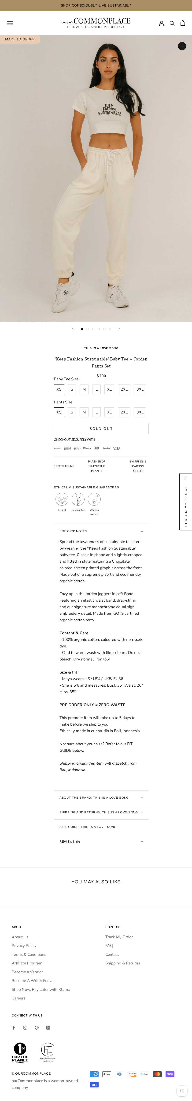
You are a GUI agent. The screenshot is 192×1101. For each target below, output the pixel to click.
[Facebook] (14, 1027)
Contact (112, 954)
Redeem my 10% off (186, 505)
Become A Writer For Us (33, 980)
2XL (124, 389)
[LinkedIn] (48, 1027)
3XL (140, 389)
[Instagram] (25, 1027)
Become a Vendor (27, 972)
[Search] (172, 23)
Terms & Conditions (29, 954)
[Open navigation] (10, 23)
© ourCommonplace (31, 1073)
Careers (18, 998)
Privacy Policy (24, 945)
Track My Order (119, 937)
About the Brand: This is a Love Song (94, 797)
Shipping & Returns (122, 963)
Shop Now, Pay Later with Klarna (41, 989)
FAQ (109, 945)
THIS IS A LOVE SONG (101, 348)
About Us (20, 937)
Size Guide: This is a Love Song (88, 827)
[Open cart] (183, 23)
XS (58, 389)
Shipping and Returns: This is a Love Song (98, 812)
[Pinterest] (37, 1027)
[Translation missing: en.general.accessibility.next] (119, 329)
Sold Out (101, 429)
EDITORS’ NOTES (73, 531)
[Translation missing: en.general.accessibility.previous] (73, 329)
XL (109, 389)
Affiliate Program (27, 963)
